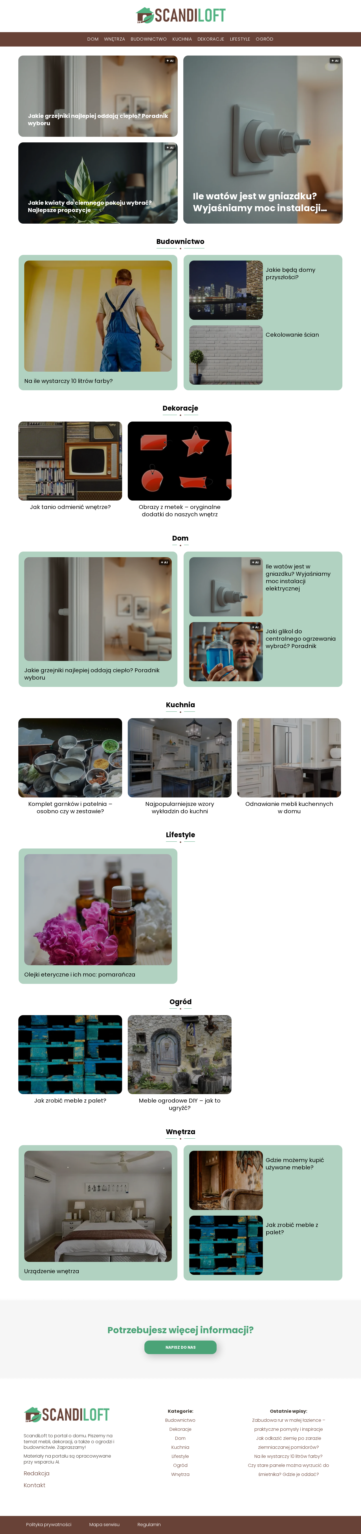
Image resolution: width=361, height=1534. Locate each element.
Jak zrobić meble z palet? (70, 1100)
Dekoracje (211, 39)
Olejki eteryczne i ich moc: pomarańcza (79, 974)
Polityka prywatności (48, 1524)
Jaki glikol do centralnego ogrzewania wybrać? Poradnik (301, 639)
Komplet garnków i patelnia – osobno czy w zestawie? (70, 807)
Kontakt (34, 1485)
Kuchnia (182, 39)
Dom (92, 39)
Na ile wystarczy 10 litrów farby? (68, 381)
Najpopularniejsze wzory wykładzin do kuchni (179, 807)
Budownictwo (149, 39)
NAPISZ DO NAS (181, 1347)
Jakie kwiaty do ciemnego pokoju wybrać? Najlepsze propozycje (90, 206)
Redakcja (37, 1473)
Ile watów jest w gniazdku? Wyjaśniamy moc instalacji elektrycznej (257, 202)
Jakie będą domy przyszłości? (290, 273)
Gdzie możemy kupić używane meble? (295, 1163)
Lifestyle (240, 39)
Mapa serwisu (104, 1524)
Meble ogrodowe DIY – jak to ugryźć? (180, 1104)
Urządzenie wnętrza (51, 1271)
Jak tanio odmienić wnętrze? (70, 507)
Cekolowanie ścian (292, 334)
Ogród (265, 39)
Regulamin (149, 1524)
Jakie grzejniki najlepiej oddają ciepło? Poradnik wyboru (98, 120)
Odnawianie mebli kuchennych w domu (289, 807)
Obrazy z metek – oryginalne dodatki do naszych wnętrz (180, 510)
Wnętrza (114, 39)
